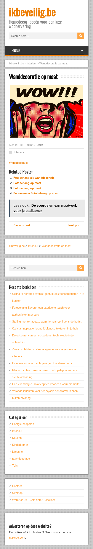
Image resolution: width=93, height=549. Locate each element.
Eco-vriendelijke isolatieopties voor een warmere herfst (46, 384)
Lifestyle (17, 451)
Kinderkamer (20, 444)
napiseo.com (17, 537)
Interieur (19, 152)
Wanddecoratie (18, 162)
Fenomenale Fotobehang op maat (35, 193)
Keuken (17, 437)
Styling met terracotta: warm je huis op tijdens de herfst (47, 321)
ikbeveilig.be (32, 11)
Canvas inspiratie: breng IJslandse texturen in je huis (45, 328)
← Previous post (19, 225)
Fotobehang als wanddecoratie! (34, 177)
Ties (20, 144)
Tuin (15, 465)
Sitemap (17, 493)
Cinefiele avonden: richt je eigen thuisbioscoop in (42, 363)
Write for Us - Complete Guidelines (34, 499)
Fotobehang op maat (27, 183)
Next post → (76, 225)
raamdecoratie (21, 458)
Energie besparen (23, 424)
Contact (17, 486)
